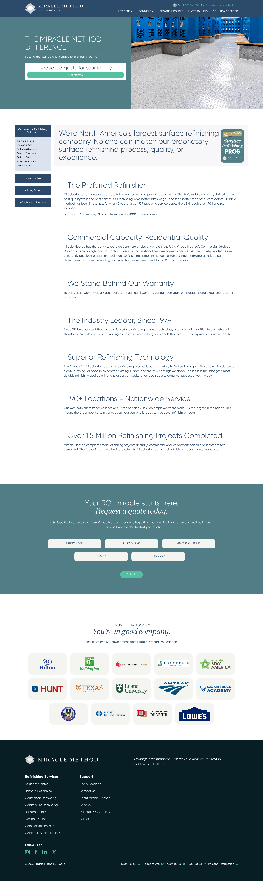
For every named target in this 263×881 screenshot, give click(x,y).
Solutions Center (36, 784)
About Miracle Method (94, 798)
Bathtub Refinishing (38, 791)
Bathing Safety (35, 812)
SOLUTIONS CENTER (225, 11)
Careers (84, 819)
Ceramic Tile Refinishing (41, 805)
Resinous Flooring (25, 157)
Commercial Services (39, 826)
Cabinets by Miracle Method (44, 833)
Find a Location (90, 784)
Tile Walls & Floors (25, 141)
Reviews (85, 805)
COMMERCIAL (147, 11)
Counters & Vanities (26, 153)
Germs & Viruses (24, 165)
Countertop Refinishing (41, 798)
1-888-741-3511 (163, 764)
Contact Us (87, 791)
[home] (54, 8)
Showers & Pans (24, 145)
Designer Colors (36, 819)
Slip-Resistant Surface (27, 161)
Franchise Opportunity (94, 812)
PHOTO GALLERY (198, 11)
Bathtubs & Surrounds (27, 149)
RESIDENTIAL (126, 11)
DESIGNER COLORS (171, 11)
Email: (219, 5)
